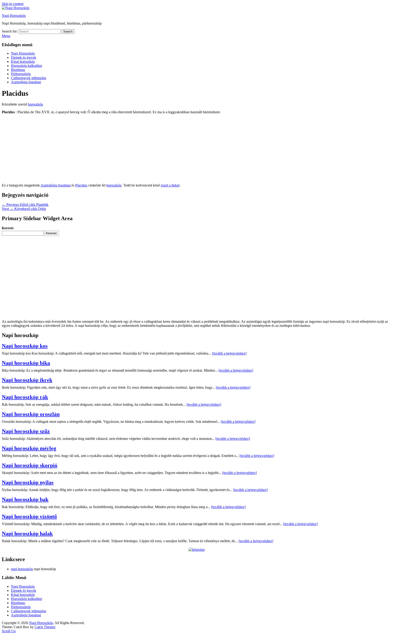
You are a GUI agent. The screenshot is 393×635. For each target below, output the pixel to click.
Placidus (81, 185)
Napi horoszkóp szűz (26, 431)
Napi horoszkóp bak (25, 499)
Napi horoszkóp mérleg (29, 448)
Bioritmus (18, 70)
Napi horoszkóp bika (26, 363)
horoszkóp (35, 104)
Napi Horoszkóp (14, 16)
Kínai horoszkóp (23, 61)
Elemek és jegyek (23, 57)
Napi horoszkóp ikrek (27, 380)
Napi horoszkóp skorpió (29, 465)
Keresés (8, 228)
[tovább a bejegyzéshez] (229, 353)
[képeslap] (197, 550)
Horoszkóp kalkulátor (26, 66)
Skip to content (12, 4)
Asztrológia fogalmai (26, 82)
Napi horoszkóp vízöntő (29, 516)
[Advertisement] (196, 149)
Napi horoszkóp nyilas (27, 482)
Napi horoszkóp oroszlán (31, 414)
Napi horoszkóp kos (25, 346)
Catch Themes (45, 627)
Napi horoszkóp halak (27, 534)
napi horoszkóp (22, 569)
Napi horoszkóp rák (25, 397)
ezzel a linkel (170, 185)
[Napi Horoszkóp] (15, 8)
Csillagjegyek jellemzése (28, 78)
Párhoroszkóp (21, 74)
